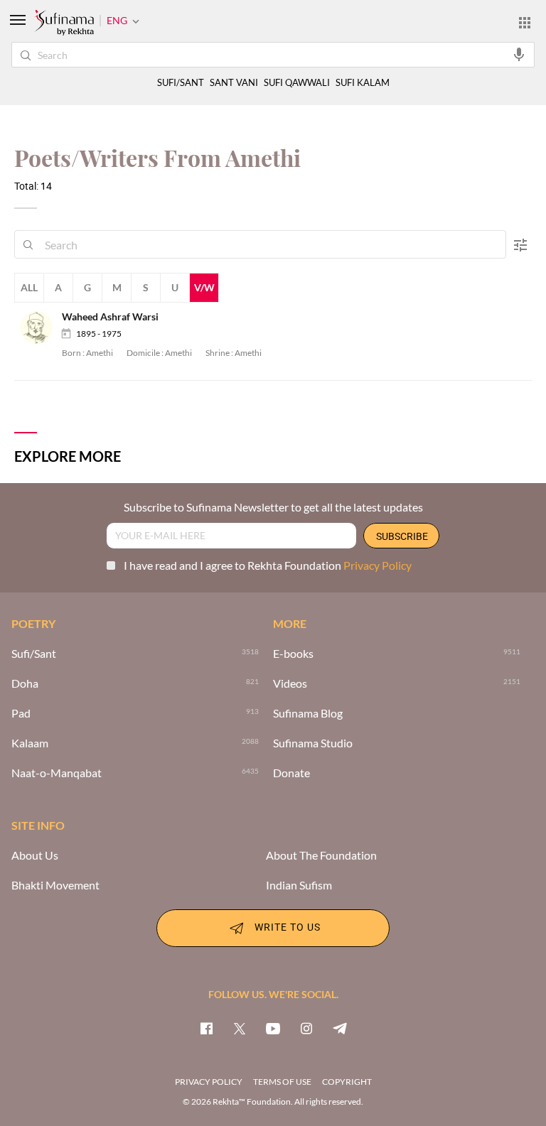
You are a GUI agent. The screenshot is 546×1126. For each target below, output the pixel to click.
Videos (290, 683)
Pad (21, 713)
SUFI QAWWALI (297, 82)
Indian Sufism (299, 885)
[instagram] (306, 1028)
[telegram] (339, 1028)
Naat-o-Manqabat (56, 773)
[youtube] (273, 1028)
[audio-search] (519, 54)
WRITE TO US (288, 926)
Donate (291, 773)
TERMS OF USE (282, 1081)
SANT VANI (234, 82)
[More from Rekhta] (524, 22)
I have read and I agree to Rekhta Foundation (268, 565)
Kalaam (29, 743)
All (29, 287)
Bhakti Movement (55, 885)
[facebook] (206, 1028)
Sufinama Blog (308, 713)
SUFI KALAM (363, 82)
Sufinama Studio (313, 743)
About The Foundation (321, 855)
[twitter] (239, 1028)
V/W (204, 287)
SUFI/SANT (180, 82)
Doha (24, 683)
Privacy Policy (377, 565)
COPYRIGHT (347, 1081)
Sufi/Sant (33, 653)
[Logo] (64, 23)
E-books (293, 653)
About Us (34, 855)
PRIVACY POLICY (208, 1081)
